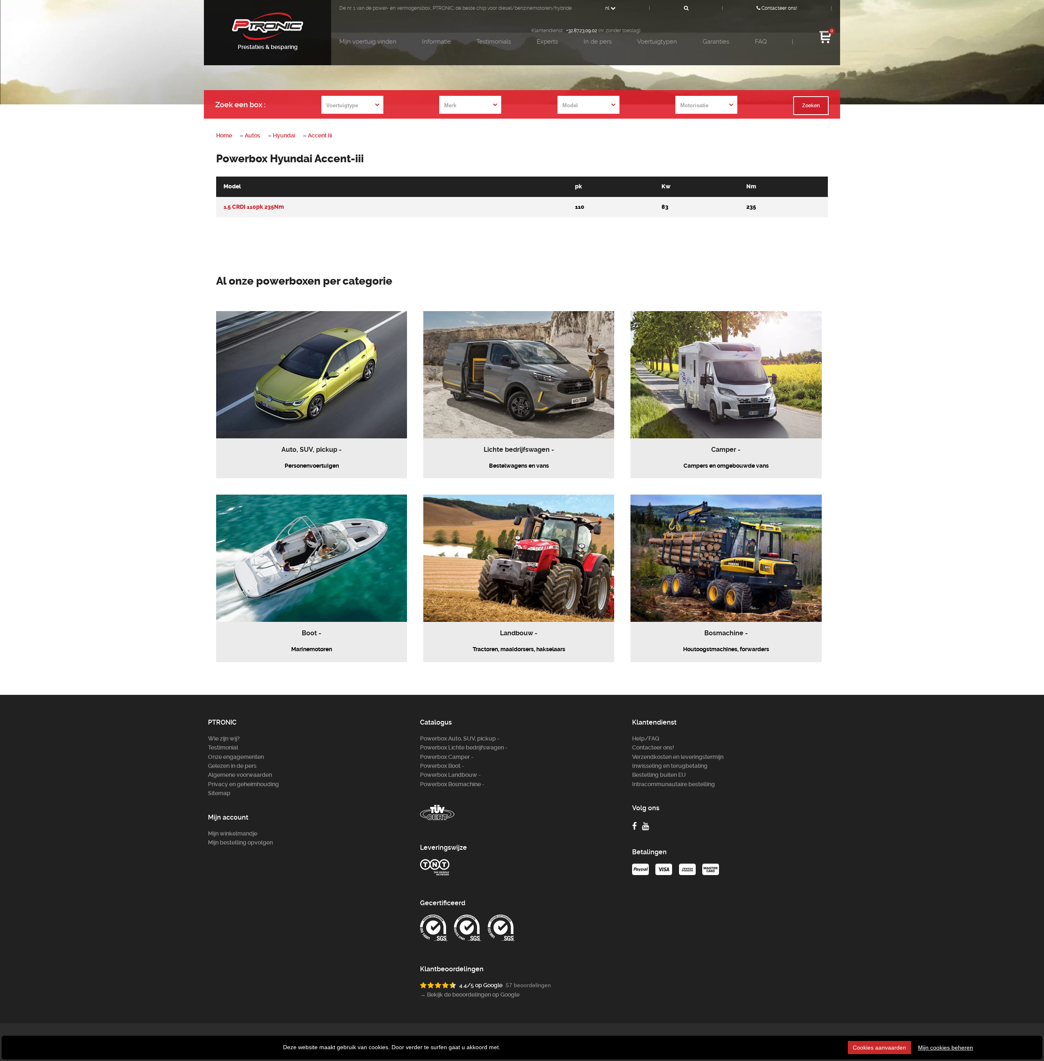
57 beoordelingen (528, 985)
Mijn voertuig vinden (367, 41)
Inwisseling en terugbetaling (670, 766)
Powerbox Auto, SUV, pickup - (460, 738)
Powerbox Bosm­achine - (452, 784)
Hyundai (284, 135)
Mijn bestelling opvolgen (240, 842)
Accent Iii (320, 135)
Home (224, 135)
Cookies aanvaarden (879, 1047)
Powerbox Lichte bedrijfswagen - (464, 747)
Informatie (436, 41)
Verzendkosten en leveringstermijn (677, 757)
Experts (547, 41)
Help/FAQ (645, 738)
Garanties (716, 41)
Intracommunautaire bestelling (673, 784)
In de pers (598, 41)
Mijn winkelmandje (232, 833)
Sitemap (219, 793)
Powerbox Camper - (446, 757)
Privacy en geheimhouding (243, 784)
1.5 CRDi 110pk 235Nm (253, 206)
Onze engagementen (236, 757)
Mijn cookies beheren (945, 1047)
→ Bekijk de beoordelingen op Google (470, 994)
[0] (825, 42)
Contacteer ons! (778, 8)
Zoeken (811, 105)
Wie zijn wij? (224, 738)
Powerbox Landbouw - (450, 774)
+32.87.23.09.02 (581, 30)
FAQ (761, 41)
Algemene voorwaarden (240, 774)
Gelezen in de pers (232, 766)
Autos (252, 135)
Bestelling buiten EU (659, 774)
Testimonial (223, 747)
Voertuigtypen (657, 41)
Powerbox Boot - (442, 766)
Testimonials (493, 41)
